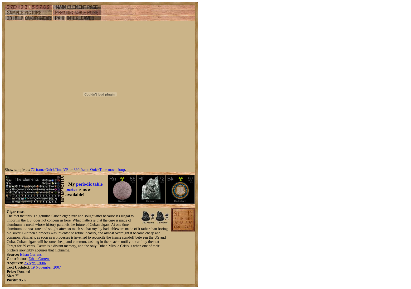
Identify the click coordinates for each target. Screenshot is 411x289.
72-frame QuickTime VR (50, 170)
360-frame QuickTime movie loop (99, 170)
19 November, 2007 (46, 267)
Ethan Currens (31, 254)
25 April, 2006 (35, 263)
